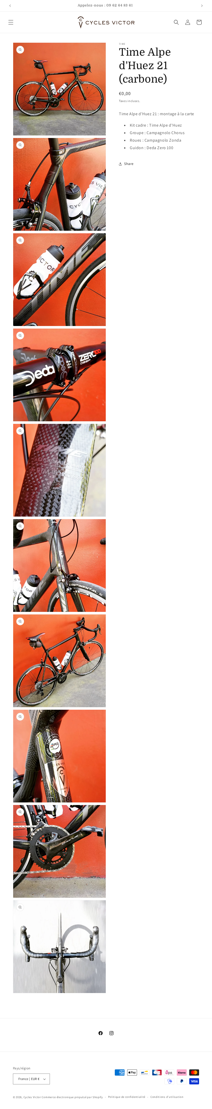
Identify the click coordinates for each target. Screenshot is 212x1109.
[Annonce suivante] (202, 5)
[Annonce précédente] (10, 5)
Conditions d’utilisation (167, 1097)
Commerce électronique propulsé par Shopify (72, 1097)
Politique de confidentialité (127, 1097)
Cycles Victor (32, 1097)
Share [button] (129, 163)
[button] (11, 22)
